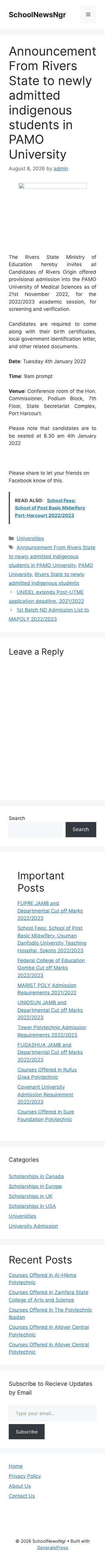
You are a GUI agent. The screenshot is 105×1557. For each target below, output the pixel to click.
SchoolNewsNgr (37, 14)
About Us (20, 1486)
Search (17, 818)
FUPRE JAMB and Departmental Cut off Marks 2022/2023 (50, 910)
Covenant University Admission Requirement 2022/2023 (45, 1094)
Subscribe (27, 1432)
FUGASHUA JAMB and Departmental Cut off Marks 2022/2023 (50, 1052)
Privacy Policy (25, 1476)
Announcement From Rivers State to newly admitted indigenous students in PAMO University (52, 556)
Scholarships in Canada (36, 1176)
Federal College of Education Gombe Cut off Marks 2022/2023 (51, 968)
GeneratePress (52, 1547)
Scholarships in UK (30, 1196)
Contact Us (22, 1496)
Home (16, 1466)
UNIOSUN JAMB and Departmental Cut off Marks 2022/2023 (50, 1010)
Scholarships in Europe (35, 1186)
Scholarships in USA (32, 1206)
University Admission (33, 1226)
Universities (30, 538)
